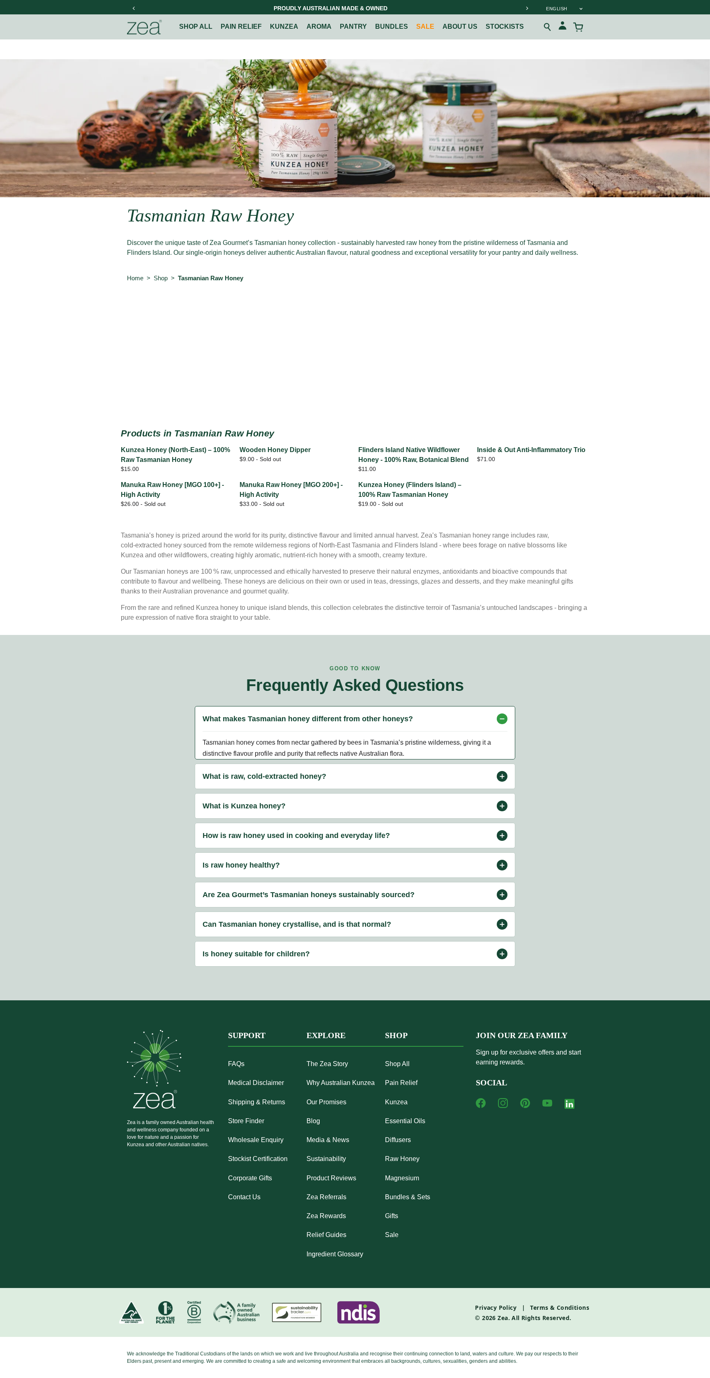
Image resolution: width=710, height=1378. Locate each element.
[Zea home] (144, 27)
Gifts (391, 1215)
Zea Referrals (326, 1196)
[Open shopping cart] (578, 27)
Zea (503, 1318)
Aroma (319, 26)
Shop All (195, 26)
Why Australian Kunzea (341, 1082)
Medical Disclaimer (256, 1082)
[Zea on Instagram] (503, 1103)
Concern (237, 312)
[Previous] (134, 8)
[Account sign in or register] (562, 27)
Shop (161, 278)
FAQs (236, 1063)
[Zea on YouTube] (547, 1103)
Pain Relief (401, 1082)
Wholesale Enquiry (256, 1139)
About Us (460, 26)
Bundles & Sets (407, 1196)
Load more (355, 389)
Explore (326, 1035)
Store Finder (246, 1120)
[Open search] (547, 27)
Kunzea (284, 26)
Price (369, 312)
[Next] (527, 8)
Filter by (142, 312)
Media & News (328, 1139)
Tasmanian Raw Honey (210, 278)
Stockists (505, 26)
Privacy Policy (495, 1307)
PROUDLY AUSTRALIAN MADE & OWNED (330, 8)
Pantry (353, 26)
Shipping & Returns (256, 1102)
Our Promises (326, 1102)
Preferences (288, 312)
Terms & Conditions (559, 1307)
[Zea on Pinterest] (525, 1103)
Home (135, 278)
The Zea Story (327, 1063)
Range (194, 312)
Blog (313, 1120)
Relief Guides (326, 1234)
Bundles (391, 26)
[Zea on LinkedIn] (569, 1105)
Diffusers (398, 1139)
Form (333, 312)
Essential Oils (405, 1120)
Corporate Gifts (250, 1178)
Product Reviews (331, 1178)
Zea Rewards (326, 1215)
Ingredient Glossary (335, 1254)
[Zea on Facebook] (481, 1103)
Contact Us (244, 1196)
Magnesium (402, 1178)
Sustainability (326, 1158)
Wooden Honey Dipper (275, 449)
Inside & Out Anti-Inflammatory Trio (531, 449)
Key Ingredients (420, 312)
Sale (425, 26)
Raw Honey (402, 1158)
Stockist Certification (258, 1158)
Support (246, 1035)
